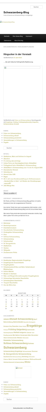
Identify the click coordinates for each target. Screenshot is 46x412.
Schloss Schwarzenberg (12, 237)
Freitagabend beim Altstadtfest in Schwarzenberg (20, 165)
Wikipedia (7, 250)
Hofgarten (22, 332)
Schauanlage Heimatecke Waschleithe (16, 278)
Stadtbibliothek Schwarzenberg (12, 356)
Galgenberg (21, 329)
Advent (6, 319)
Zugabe (6, 142)
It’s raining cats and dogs (12, 161)
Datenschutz (7, 40)
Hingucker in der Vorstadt (17, 54)
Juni (33, 332)
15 (32, 302)
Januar (29, 332)
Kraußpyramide (8, 335)
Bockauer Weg (8, 326)
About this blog (18, 40)
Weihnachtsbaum (23, 359)
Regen (6, 177)
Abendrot (7, 159)
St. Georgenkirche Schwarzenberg (17, 354)
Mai (14, 335)
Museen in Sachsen (10, 274)
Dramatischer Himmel (11, 170)
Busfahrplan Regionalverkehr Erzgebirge (17, 260)
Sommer (35, 351)
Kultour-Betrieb (9, 271)
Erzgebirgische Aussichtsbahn (14, 262)
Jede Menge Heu (9, 185)
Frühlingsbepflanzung (24, 122)
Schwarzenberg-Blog (16, 12)
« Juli (11, 311)
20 (22, 304)
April (35, 319)
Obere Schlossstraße (10, 338)
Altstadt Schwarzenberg (21, 318)
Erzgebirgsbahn (9, 265)
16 (38, 302)
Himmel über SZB (9, 174)
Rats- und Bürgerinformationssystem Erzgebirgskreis (21, 276)
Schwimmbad (8, 241)
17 (6, 304)
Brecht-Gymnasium (10, 225)
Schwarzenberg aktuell (11, 135)
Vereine (6, 248)
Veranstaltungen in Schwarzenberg (15, 140)
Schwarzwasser (27, 351)
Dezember (15, 326)
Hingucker (35, 122)
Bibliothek (7, 223)
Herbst (16, 332)
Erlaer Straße (22, 326)
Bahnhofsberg (8, 322)
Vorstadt (16, 124)
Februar (6, 329)
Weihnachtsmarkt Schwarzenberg (14, 362)
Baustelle (26, 322)
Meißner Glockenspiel (21, 335)
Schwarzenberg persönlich (12, 138)
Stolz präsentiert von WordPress (23, 408)
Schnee (31, 343)
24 (6, 306)
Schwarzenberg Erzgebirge (13, 351)
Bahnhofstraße (18, 322)
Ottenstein (25, 338)
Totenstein (32, 356)
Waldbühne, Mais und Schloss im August (17, 156)
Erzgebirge (9, 122)
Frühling (15, 122)
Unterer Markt (8, 359)
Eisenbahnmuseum (10, 228)
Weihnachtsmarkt (35, 359)
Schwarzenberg (8, 124)
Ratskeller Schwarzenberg (13, 340)
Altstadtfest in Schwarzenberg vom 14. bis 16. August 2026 (23, 168)
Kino (5, 234)
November (34, 335)
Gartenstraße (30, 329)
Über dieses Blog (18, 36)
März (29, 335)
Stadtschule (7, 246)
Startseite (6, 36)
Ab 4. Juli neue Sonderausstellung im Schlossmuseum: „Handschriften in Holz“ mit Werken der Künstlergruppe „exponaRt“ (22, 181)
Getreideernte (8, 172)
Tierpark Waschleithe (10, 283)
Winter (27, 362)
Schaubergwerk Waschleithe (13, 280)
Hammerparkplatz (8, 332)
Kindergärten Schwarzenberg (13, 232)
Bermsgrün (32, 322)
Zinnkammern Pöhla (10, 252)
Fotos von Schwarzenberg (22, 120)
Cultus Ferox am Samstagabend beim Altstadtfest (20, 163)
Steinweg (25, 357)
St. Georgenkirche (10, 243)
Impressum (29, 36)
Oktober (19, 338)
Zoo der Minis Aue (10, 285)
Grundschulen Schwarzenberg (14, 230)
